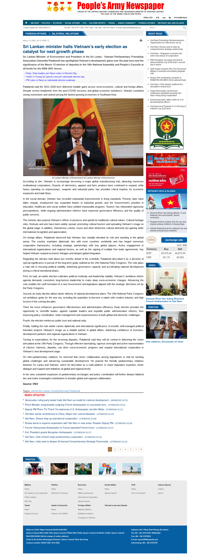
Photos (153, 307)
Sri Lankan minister (49, 390)
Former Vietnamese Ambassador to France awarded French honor (69, 427)
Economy (57, 23)
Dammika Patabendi (69, 390)
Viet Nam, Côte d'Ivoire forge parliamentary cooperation (63, 436)
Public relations (31, 497)
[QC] (166, 159)
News (27, 488)
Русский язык (180, 18)
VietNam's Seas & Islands (161, 191)
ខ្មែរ (170, 18)
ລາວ (164, 18)
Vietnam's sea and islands (171, 23)
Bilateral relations (65, 33)
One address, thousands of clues (164, 341)
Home (26, 22)
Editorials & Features (59, 493)
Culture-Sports (97, 23)
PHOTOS (30, 459)
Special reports (84, 501)
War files (28, 501)
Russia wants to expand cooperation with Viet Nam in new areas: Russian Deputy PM (78, 423)
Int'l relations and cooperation (36, 493)
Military (35, 23)
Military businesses (85, 493)
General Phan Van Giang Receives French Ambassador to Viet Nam (165, 300)
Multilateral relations (86, 513)
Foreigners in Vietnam (86, 517)
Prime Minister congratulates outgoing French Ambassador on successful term (75, 404)
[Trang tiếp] (136, 449)
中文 (157, 18)
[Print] (141, 40)
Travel (111, 23)
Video (152, 265)
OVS (84, 23)
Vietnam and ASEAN (59, 513)
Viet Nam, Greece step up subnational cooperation (60, 418)
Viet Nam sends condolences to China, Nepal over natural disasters (69, 413)
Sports (160, 493)
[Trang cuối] (141, 449)
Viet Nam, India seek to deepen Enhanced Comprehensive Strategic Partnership (76, 441)
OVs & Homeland (138, 493)
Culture (161, 488)
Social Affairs (72, 23)
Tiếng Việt (148, 18)
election (35, 390)
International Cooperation (88, 497)
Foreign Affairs (146, 23)
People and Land (31, 513)
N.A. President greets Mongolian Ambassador (58, 432)
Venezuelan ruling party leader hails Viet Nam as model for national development (76, 400)
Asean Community (127, 23)
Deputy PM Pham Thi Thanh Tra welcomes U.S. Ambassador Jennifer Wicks (74, 409)
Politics (46, 23)
